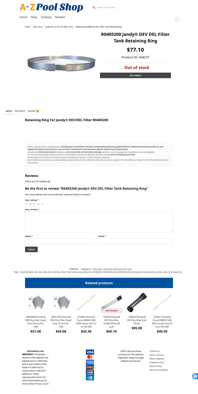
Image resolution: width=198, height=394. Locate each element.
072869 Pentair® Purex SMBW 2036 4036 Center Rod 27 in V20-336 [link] (86, 321)
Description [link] (20, 111)
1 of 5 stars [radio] (26, 204)
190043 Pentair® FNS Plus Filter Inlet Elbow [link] (137, 320)
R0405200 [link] (97, 272)
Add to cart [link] (35, 338)
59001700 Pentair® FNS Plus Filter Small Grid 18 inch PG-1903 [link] (61, 321)
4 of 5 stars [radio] (38, 204)
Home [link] (27, 27)
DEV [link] (49, 272)
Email (102, 236)
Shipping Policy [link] (157, 362)
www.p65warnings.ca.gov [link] (35, 383)
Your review (32, 209)
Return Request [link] (157, 358)
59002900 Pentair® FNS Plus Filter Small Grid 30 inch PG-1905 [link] (35, 321)
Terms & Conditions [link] (159, 369)
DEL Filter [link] (43, 272)
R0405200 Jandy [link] (110, 272)
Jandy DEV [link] (87, 272)
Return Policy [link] (156, 366)
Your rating (31, 200)
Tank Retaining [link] (175, 272)
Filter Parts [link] (37, 27)
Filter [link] (63, 272)
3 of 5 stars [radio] (34, 204)
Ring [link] (160, 272)
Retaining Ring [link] (150, 272)
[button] (173, 19)
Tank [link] (165, 272)
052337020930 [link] (26, 272)
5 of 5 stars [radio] (42, 204)
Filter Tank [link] (71, 272)
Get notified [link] (111, 338)
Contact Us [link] (155, 351)
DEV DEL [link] (56, 272)
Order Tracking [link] (157, 354)
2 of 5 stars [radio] (30, 204)
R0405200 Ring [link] (125, 272)
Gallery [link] (9, 111)
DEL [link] (36, 272)
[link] (195, 376)
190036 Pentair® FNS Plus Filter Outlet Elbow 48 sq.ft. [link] (111, 321)
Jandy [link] (79, 272)
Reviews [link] (33, 111)
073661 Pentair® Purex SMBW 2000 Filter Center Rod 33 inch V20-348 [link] (162, 321)
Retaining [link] (137, 272)
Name (29, 236)
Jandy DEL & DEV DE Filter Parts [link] (59, 27)
